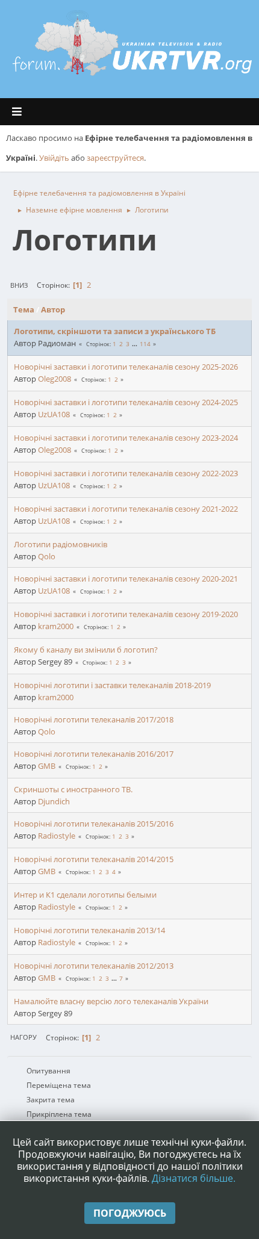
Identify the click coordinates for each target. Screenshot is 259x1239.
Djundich (54, 801)
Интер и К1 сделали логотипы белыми (85, 894)
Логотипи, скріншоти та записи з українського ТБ (115, 331)
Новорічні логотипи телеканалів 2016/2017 (93, 753)
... (135, 344)
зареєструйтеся (115, 157)
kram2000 (55, 626)
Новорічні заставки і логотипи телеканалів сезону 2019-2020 (126, 614)
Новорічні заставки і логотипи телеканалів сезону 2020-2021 (126, 578)
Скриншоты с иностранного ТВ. (73, 789)
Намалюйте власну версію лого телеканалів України (111, 1001)
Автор (53, 309)
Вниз (19, 285)
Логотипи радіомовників (60, 544)
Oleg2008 (54, 378)
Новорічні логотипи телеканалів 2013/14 (89, 930)
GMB (46, 765)
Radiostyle (56, 835)
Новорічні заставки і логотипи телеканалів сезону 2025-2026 (126, 366)
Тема (23, 309)
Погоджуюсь (129, 1213)
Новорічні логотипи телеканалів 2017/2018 (93, 719)
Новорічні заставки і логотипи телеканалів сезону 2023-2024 (126, 437)
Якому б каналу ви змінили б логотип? (86, 649)
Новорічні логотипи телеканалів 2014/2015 (93, 859)
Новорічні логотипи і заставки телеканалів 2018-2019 (112, 685)
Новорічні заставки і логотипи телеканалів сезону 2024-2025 (126, 402)
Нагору (23, 1037)
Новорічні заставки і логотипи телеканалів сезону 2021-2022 (126, 508)
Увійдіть (54, 157)
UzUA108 (54, 414)
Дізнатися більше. (194, 1178)
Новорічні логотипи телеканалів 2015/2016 (93, 823)
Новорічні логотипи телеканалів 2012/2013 (93, 965)
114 (145, 344)
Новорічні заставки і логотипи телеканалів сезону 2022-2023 (126, 473)
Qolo (46, 556)
